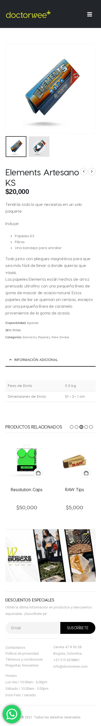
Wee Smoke (60, 337)
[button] (39, 146)
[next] (92, 171)
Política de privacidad (22, 653)
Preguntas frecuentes (22, 665)
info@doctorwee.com (70, 666)
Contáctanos (15, 647)
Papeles (44, 337)
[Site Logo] (28, 14)
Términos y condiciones (24, 659)
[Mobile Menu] (91, 14)
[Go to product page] (27, 460)
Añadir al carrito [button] (38, 473)
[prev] (84, 171)
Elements (30, 337)
